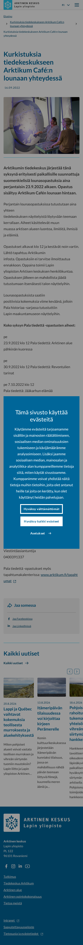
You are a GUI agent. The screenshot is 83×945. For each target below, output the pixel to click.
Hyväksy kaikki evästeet (41, 521)
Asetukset (37, 533)
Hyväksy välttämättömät (41, 509)
